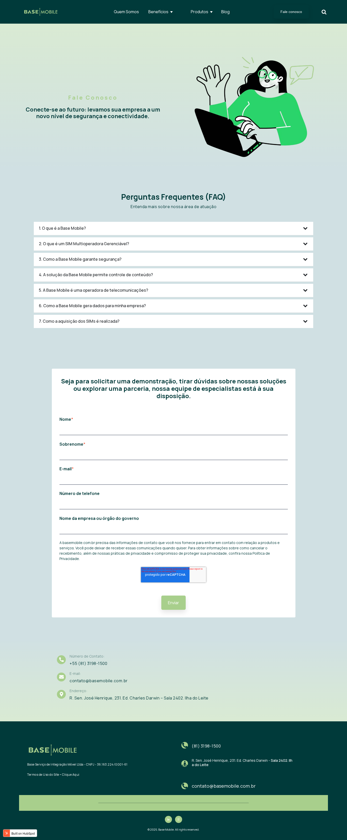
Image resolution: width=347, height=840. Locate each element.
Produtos (199, 11)
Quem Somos (126, 11)
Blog (225, 11)
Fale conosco (291, 12)
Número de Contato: (87, 656)
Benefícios (158, 11)
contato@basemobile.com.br (224, 786)
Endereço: (78, 690)
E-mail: (75, 673)
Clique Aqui (71, 774)
